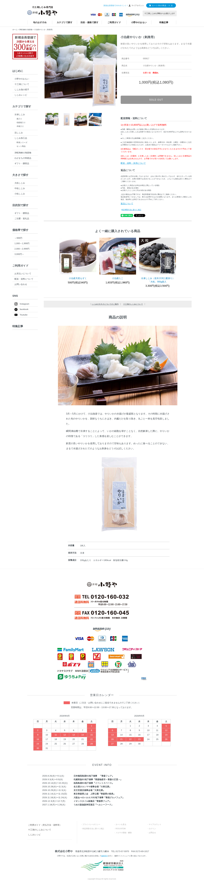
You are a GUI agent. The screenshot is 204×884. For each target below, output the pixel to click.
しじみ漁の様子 (21, 89)
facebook (24, 309)
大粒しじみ (19, 183)
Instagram (24, 304)
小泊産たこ (117, 278)
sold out (156, 99)
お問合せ (152, 833)
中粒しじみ (19, 188)
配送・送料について (23, 279)
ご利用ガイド (114, 22)
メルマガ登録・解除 (124, 833)
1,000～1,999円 (21, 243)
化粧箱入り (21, 122)
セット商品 (21, 146)
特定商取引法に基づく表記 (131, 210)
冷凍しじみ (19, 114)
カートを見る (121, 824)
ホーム (14, 29)
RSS (117, 829)
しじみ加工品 (20, 138)
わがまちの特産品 (22, 158)
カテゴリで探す (64, 22)
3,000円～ (19, 254)
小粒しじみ (19, 193)
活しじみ (18, 132)
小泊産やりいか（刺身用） (44, 29)
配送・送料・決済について (133, 163)
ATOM (123, 829)
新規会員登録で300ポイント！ (115, 5)
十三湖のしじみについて (133, 304)
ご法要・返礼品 (21, 218)
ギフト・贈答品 (21, 163)
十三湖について (21, 84)
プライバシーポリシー (91, 824)
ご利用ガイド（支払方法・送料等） (45, 825)
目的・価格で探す (89, 22)
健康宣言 (104, 856)
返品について (127, 203)
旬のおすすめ (40, 22)
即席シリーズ (22, 142)
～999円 (18, 238)
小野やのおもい (139, 22)
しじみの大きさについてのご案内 (105, 304)
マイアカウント (155, 824)
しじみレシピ (20, 95)
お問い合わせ (20, 284)
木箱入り (20, 126)
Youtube (23, 315)
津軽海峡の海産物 (25, 29)
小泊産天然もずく (78, 278)
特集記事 (163, 22)
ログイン (152, 829)
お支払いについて (22, 273)
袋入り (19, 119)
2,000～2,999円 (21, 249)
